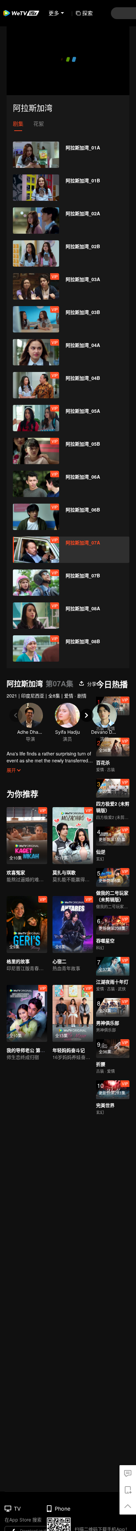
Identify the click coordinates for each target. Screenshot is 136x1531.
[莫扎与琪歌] (72, 835)
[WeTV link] (21, 13)
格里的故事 (18, 961)
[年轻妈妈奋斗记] (72, 1013)
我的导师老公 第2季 (27, 1050)
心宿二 (59, 961)
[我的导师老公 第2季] (27, 1013)
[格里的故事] (27, 924)
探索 (87, 13)
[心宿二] (72, 924)
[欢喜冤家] (27, 835)
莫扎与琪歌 (64, 872)
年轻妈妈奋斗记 (68, 1050)
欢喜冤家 (16, 872)
